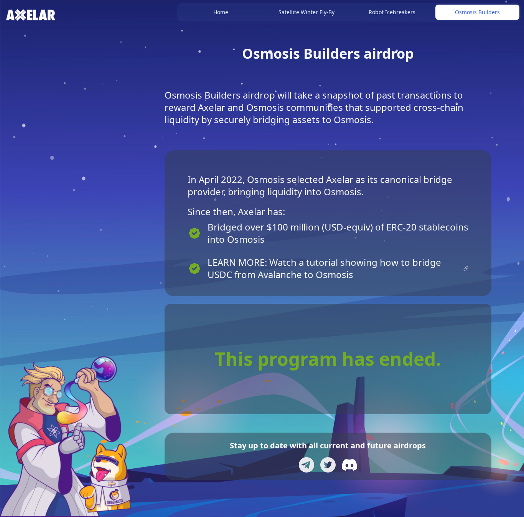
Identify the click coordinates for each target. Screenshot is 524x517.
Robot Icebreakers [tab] (392, 12)
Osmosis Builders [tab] (477, 12)
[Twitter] (328, 465)
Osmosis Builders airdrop (328, 53)
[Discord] (349, 465)
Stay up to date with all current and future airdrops (328, 445)
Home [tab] (220, 12)
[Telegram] (306, 465)
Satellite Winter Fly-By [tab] (306, 12)
